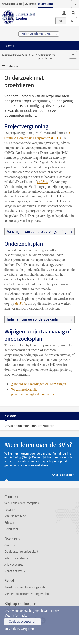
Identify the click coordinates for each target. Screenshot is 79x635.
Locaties (9, 510)
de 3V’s (42, 181)
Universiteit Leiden (12, 4)
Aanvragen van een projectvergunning (36, 231)
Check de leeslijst (62, 475)
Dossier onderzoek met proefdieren (29, 426)
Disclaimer (11, 529)
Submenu (13, 66)
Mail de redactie (15, 516)
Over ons (10, 545)
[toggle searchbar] (73, 12)
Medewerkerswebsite (14, 54)
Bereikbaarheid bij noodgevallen (25, 587)
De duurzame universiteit (21, 552)
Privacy (9, 522)
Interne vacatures (16, 558)
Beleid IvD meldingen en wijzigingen (40, 383)
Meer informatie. (15, 616)
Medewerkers (45, 4)
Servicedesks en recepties (21, 503)
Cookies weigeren (21, 629)
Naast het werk (14, 571)
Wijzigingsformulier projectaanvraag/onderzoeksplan (33, 391)
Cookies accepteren (22, 622)
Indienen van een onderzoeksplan (33, 319)
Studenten (30, 4)
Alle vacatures (13, 565)
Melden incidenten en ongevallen (26, 594)
